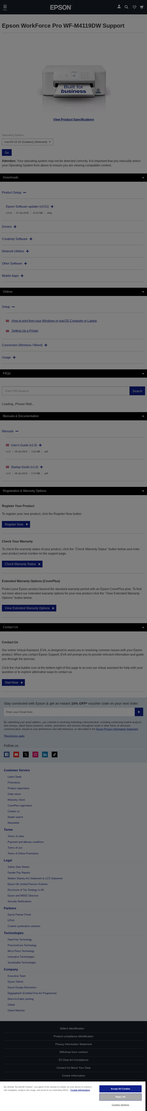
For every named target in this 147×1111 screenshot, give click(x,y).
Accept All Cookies (120, 1089)
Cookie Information (80, 1090)
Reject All (120, 1097)
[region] (72, 1096)
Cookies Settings (120, 1105)
